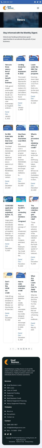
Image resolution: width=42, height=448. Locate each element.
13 (18, 349)
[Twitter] (37, 2)
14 (21, 349)
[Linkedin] (40, 2)
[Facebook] (35, 2)
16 (26, 349)
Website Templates (11, 377)
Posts (9, 198)
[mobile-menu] (37, 8)
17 (29, 349)
